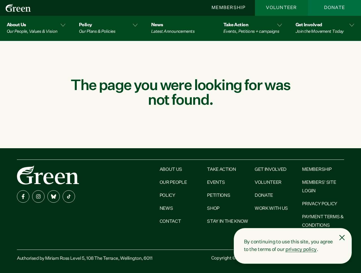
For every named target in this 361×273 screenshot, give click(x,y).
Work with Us (271, 208)
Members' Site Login (319, 186)
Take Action (221, 169)
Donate (334, 8)
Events (216, 182)
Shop (213, 208)
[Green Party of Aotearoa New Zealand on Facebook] (23, 196)
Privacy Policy (319, 204)
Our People (173, 182)
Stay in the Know (227, 221)
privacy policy (300, 249)
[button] (36, 28)
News (166, 208)
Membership (228, 8)
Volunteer (281, 8)
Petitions (218, 195)
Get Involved (271, 169)
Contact (170, 221)
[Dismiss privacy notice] (342, 237)
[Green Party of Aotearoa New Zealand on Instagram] (38, 196)
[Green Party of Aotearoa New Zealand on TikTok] (69, 196)
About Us (171, 169)
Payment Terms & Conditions (323, 221)
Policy (167, 195)
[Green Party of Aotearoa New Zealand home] (48, 174)
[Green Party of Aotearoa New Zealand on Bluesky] (53, 196)
